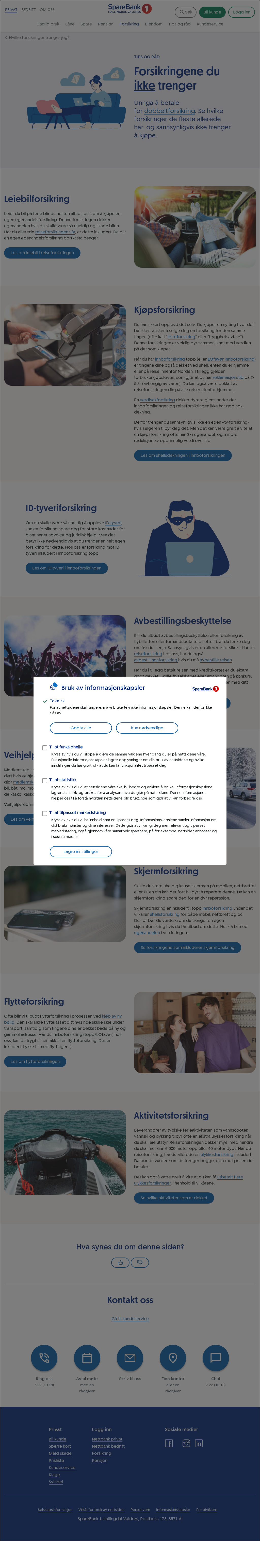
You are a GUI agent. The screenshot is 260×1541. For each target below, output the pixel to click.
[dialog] (130, 770)
